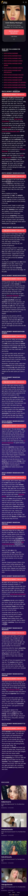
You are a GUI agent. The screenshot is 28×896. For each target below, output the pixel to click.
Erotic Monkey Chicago (12, 689)
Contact (18, 892)
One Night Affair (6, 127)
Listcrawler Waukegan (12, 295)
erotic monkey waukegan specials (13, 77)
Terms (9, 892)
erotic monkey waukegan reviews (13, 60)
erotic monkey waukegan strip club (13, 74)
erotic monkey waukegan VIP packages (15, 82)
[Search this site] (23, 2)
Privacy (13, 892)
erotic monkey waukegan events (13, 80)
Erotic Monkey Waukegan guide (11, 131)
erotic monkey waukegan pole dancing (14, 85)
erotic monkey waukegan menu (12, 58)
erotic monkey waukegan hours (12, 55)
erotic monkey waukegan (11, 53)
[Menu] (26, 2)
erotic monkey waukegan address (13, 67)
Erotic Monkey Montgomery (18, 594)
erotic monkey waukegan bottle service (15, 87)
